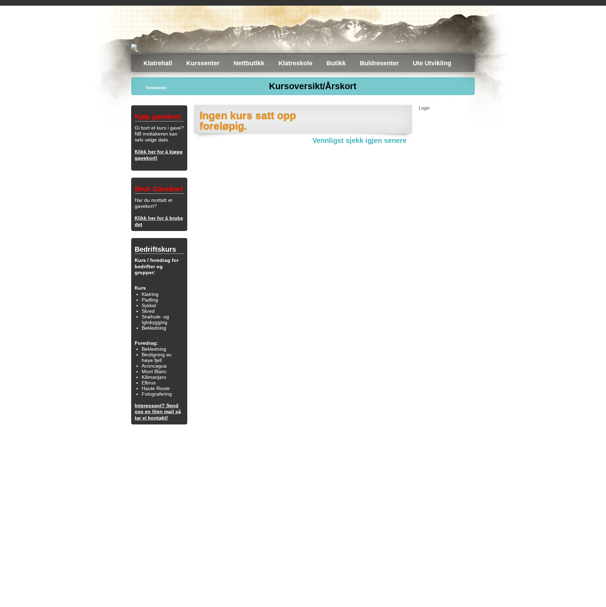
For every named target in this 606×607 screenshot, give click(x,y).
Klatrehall (157, 63)
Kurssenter (203, 63)
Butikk (336, 63)
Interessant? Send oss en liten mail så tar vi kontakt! (158, 411)
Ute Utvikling (432, 63)
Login (424, 108)
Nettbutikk (249, 63)
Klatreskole (295, 63)
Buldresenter (379, 63)
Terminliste (156, 88)
